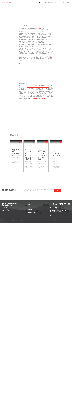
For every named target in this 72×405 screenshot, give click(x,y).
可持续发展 (50, 2)
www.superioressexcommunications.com (38, 98)
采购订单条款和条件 (32, 212)
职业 (46, 2)
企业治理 (30, 209)
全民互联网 (30, 58)
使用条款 (61, 220)
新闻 (42, 2)
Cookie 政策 (67, 220)
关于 (55, 2)
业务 (38, 2)
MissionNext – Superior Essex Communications (38, 87)
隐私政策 (55, 220)
